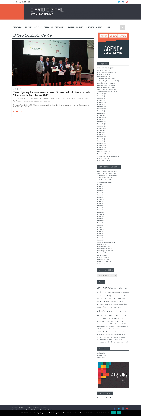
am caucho (52, 98)
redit (122, 339)
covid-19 (100, 307)
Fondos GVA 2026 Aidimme (112, 328)
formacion (102, 331)
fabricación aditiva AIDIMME (118, 324)
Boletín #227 (102, 106)
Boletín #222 (102, 96)
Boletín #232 (102, 117)
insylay (107, 334)
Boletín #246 (102, 147)
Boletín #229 (102, 111)
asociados (48, 27)
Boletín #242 (102, 139)
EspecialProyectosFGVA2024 (106, 85)
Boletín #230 (102, 113)
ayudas (114, 301)
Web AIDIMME (101, 357)
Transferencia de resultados (120, 342)
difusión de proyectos (108, 311)
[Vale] (138, 413)
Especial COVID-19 (103, 74)
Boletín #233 (102, 119)
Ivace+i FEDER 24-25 (103, 152)
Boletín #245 (102, 145)
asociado (117, 299)
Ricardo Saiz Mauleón (32, 98)
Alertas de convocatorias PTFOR (107, 91)
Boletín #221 (102, 94)
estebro (73, 98)
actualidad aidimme (120, 288)
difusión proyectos (33, 27)
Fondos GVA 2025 (103, 154)
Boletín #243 (102, 141)
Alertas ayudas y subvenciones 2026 (108, 156)
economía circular (109, 319)
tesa (37, 101)
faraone (78, 98)
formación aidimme (113, 332)
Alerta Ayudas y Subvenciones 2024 (108, 81)
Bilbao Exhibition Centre (63, 98)
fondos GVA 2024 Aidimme (113, 326)
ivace (111, 334)
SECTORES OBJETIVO (104, 70)
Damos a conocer (75, 27)
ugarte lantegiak (48, 101)
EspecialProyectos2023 (104, 76)
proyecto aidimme (114, 339)
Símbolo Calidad (101, 353)
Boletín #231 (102, 115)
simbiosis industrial (104, 342)
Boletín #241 (102, 137)
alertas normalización (105, 299)
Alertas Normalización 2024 (106, 79)
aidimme (101, 292)
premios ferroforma (29, 101)
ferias (103, 326)
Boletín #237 (102, 128)
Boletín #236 (102, 126)
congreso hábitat (122, 304)
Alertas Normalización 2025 (106, 87)
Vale (113, 413)
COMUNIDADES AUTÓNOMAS (106, 72)
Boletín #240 (102, 134)
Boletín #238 (101, 130)
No (119, 413)
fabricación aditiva (103, 324)
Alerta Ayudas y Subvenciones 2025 (108, 89)
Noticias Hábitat (101, 355)
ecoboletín (99, 319)
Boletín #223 (102, 98)
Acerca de (100, 27)
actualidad (18, 27)
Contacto (89, 27)
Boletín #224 (102, 100)
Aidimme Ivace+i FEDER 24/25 (115, 292)
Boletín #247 (101, 149)
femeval (99, 326)
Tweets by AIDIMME (104, 398)
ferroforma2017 (18, 101)
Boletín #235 (102, 124)
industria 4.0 (101, 334)
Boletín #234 (101, 121)
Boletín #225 (102, 102)
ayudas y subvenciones (110, 304)
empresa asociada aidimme (114, 321)
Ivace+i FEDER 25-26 (104, 158)
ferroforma (85, 98)
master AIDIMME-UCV (109, 337)
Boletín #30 (17, 89)
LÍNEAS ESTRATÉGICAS (105, 68)
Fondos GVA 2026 (103, 160)
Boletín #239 (101, 132)
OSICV (106, 339)
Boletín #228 (102, 109)
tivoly (41, 101)
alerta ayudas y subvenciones (116, 295)
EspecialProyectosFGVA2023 (106, 83)
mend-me (117, 337)
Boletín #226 (102, 104)
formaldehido (122, 332)
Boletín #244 (102, 143)
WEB (108, 27)
